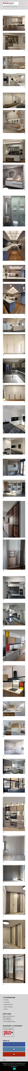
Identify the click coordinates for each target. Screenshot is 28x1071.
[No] (26, 1066)
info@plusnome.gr (10, 1021)
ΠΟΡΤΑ (5, 1009)
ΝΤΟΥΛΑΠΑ (6, 1002)
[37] (14, 948)
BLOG (4, 1060)
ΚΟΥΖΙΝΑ (6, 1000)
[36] (14, 914)
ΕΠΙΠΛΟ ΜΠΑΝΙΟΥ (8, 1007)
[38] (14, 982)
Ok (14, 1068)
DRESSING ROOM (8, 1004)
